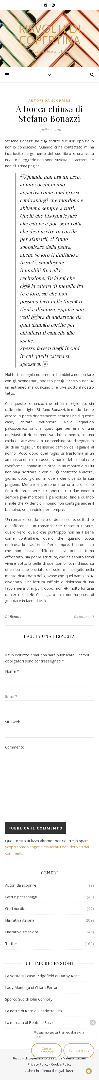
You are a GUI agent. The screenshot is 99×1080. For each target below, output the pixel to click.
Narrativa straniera (21, 931)
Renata (16, 616)
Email (11, 696)
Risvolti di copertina (50, 34)
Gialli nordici (15, 908)
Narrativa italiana (19, 920)
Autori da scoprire (49, 100)
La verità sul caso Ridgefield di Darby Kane (42, 975)
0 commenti (84, 616)
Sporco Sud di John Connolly (29, 999)
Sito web (12, 721)
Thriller (11, 943)
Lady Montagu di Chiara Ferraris (32, 987)
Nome (12, 671)
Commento (14, 747)
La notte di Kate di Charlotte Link (33, 1010)
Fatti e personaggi (21, 896)
